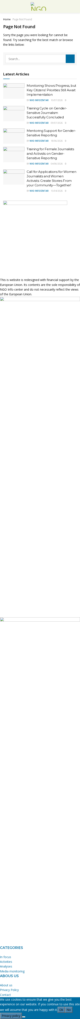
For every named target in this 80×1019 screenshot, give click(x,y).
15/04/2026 (57, 190)
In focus (5, 957)
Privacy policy (11, 1016)
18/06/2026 (57, 140)
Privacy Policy (9, 990)
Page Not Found (22, 19)
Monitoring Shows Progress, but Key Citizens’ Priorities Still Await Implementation (51, 90)
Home (7, 19)
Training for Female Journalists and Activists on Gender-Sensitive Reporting (50, 153)
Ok (61, 1010)
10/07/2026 (57, 100)
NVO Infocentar (39, 100)
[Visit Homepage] (40, 6)
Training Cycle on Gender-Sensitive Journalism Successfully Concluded (47, 112)
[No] (23, 1017)
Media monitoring (12, 971)
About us (6, 985)
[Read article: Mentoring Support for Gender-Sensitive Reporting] (14, 136)
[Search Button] (70, 58)
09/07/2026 (57, 122)
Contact (5, 995)
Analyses (6, 966)
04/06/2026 (57, 163)
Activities (6, 962)
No (69, 1010)
